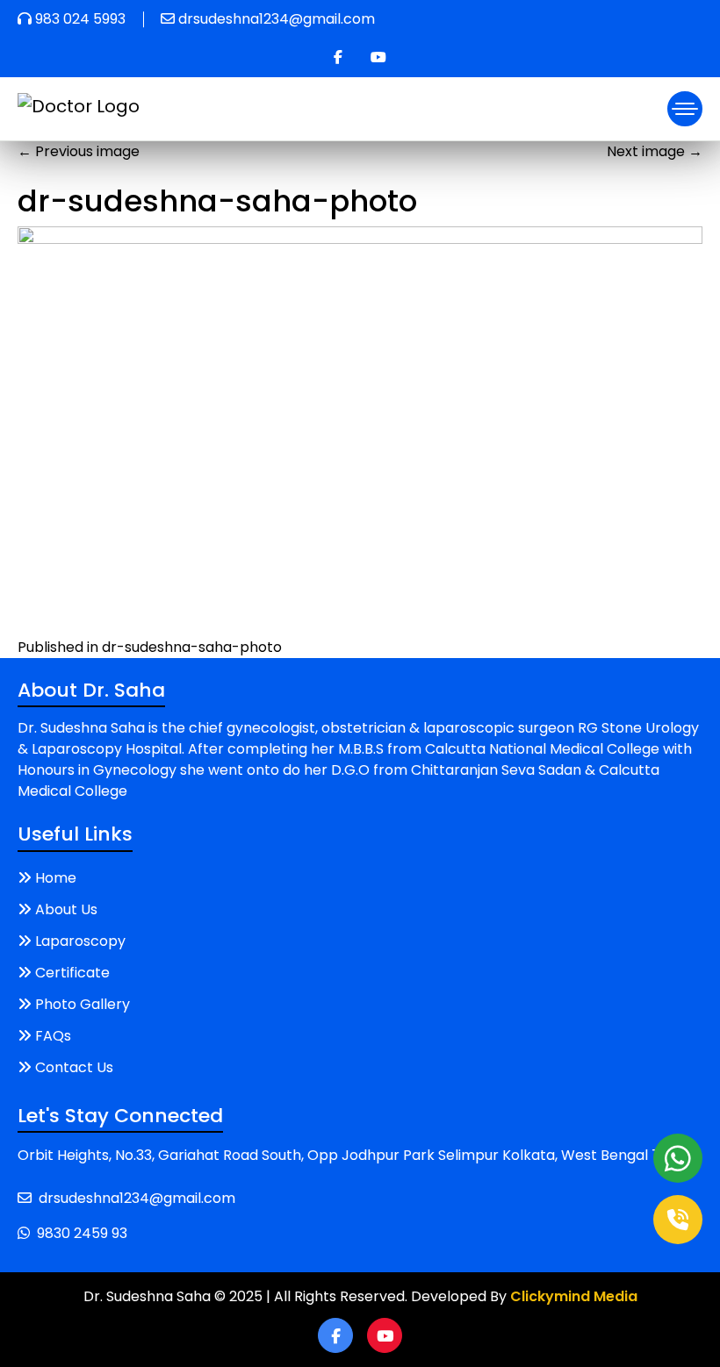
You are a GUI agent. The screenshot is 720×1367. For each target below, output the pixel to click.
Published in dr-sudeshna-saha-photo (150, 647)
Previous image (79, 151)
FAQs (53, 1036)
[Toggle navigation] (684, 108)
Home (55, 878)
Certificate (72, 973)
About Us (66, 909)
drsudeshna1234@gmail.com (276, 19)
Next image (654, 151)
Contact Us (74, 1067)
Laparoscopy (80, 941)
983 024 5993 (80, 19)
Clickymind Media (573, 1296)
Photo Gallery (82, 1004)
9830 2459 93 (82, 1233)
